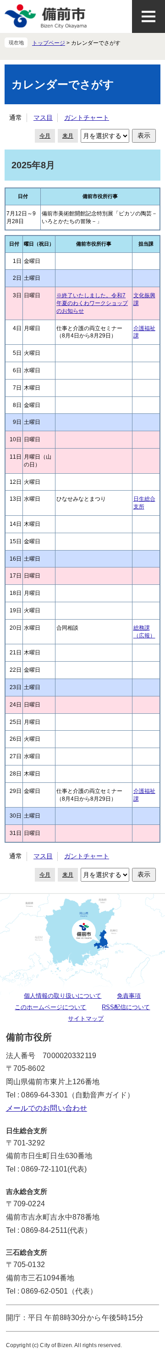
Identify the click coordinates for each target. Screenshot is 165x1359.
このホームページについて (50, 1007)
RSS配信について (126, 1007)
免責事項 (129, 995)
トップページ (48, 43)
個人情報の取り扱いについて (62, 995)
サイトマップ (86, 1018)
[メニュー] (148, 16)
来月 (67, 136)
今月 (44, 136)
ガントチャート (86, 117)
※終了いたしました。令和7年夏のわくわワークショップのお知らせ (92, 303)
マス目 (43, 117)
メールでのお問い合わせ (46, 1108)
